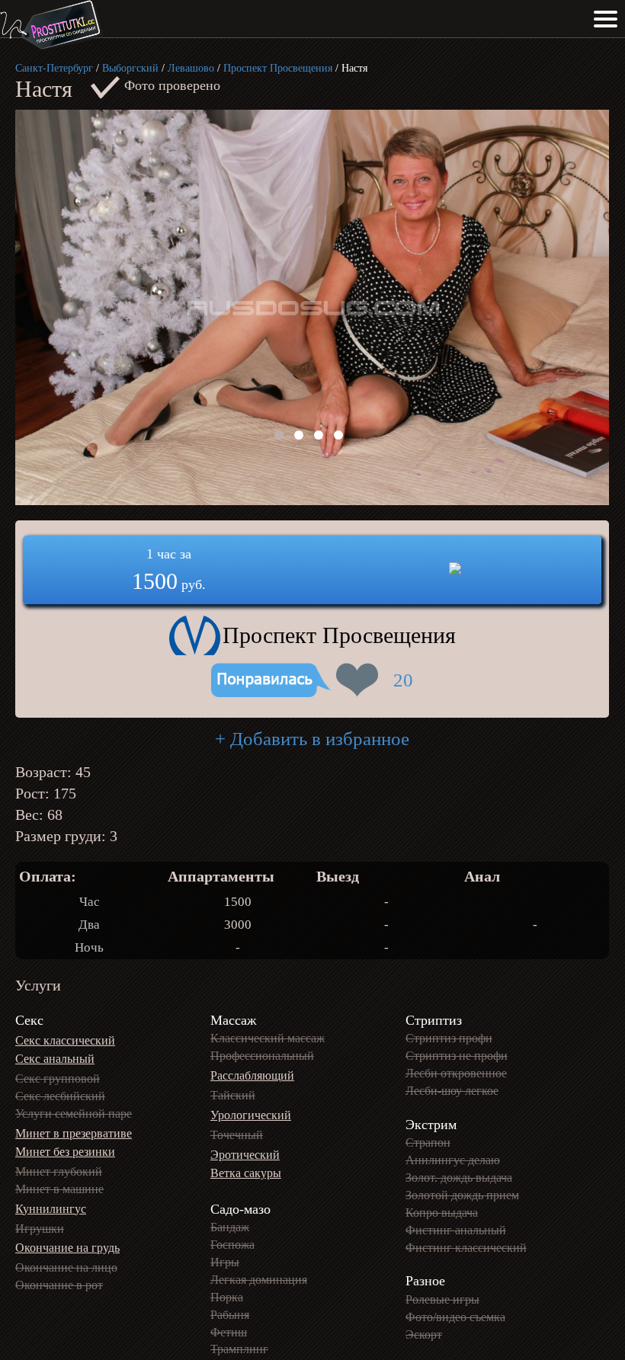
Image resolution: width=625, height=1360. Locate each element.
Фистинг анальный (455, 1230)
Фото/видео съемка (455, 1316)
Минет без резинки (65, 1151)
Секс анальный (55, 1058)
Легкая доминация (258, 1279)
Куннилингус (50, 1208)
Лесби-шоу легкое (451, 1090)
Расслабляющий (252, 1075)
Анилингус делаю (452, 1160)
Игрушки (39, 1228)
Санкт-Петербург (54, 68)
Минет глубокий (58, 1171)
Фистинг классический (466, 1247)
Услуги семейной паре (73, 1113)
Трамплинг (239, 1348)
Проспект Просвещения (277, 68)
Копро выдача (441, 1212)
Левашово (191, 68)
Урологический (250, 1115)
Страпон (427, 1142)
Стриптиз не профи (456, 1055)
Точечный (236, 1134)
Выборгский (130, 68)
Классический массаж (267, 1038)
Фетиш (228, 1332)
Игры (224, 1262)
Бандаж (229, 1227)
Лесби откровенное (456, 1073)
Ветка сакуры (245, 1172)
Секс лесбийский (60, 1096)
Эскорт (423, 1334)
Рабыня (229, 1314)
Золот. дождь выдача (458, 1177)
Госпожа (232, 1244)
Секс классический (65, 1040)
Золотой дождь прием (462, 1195)
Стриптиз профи (448, 1038)
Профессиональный (262, 1055)
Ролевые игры (442, 1299)
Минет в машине (59, 1188)
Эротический (245, 1154)
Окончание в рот (59, 1284)
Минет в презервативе (73, 1133)
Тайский (232, 1095)
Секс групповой (57, 1078)
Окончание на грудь (67, 1247)
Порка (226, 1297)
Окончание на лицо (66, 1267)
